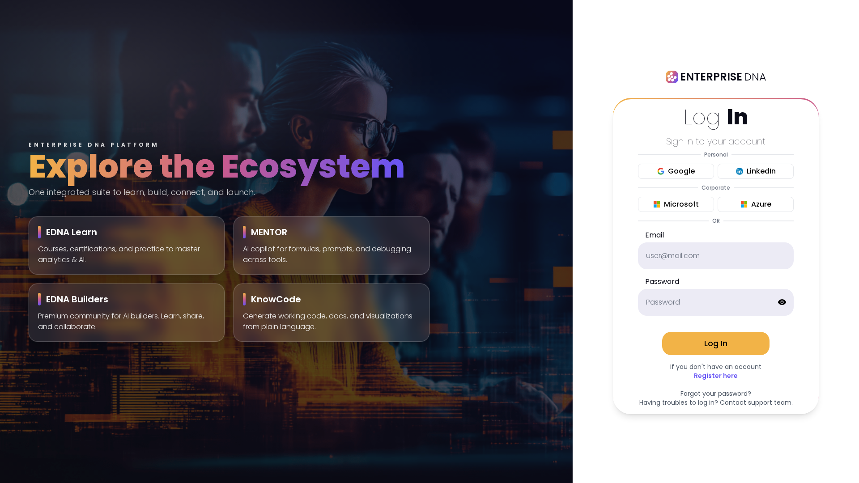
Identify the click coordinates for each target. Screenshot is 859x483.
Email (654, 235)
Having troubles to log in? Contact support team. (716, 402)
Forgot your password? (715, 393)
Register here (716, 375)
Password (662, 281)
